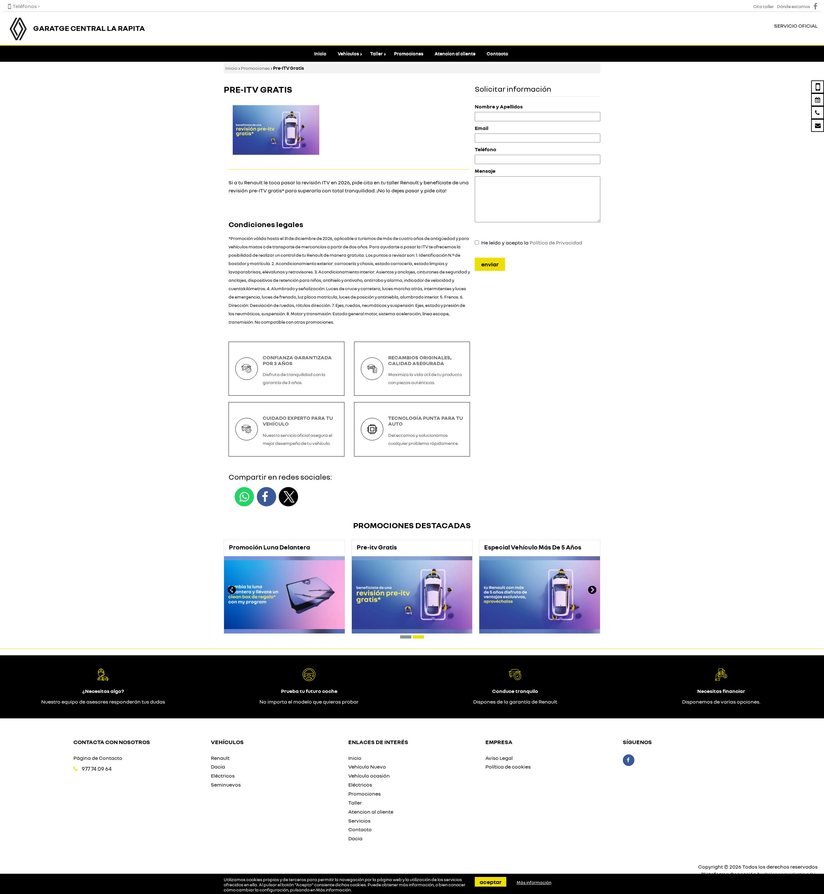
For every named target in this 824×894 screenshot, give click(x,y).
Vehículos (348, 53)
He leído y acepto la (531, 242)
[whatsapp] (244, 496)
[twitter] (288, 496)
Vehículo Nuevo (367, 766)
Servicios (359, 820)
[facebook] (266, 496)
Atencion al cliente (455, 53)
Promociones (408, 53)
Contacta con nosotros (111, 741)
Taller (376, 53)
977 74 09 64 (97, 768)
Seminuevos (226, 784)
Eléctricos (223, 775)
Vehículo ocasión (369, 775)
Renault (220, 758)
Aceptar (490, 881)
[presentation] (232, 591)
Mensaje (485, 171)
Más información (333, 889)
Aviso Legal (499, 758)
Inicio (320, 53)
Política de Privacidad (555, 242)
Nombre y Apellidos (499, 106)
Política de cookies (508, 766)
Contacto (497, 53)
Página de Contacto (97, 758)
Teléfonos (25, 6)
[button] (405, 637)
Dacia (218, 766)
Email (481, 128)
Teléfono (485, 149)
